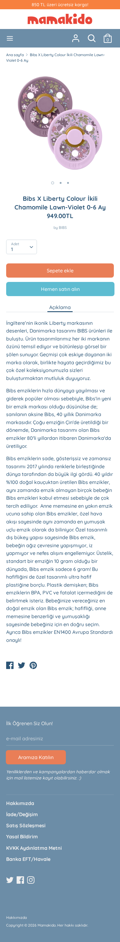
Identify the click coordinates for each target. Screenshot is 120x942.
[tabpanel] (60, 122)
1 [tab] (52, 182)
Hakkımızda (20, 803)
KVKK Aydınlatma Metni (34, 848)
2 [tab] (61, 183)
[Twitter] (10, 880)
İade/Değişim (22, 814)
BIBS (63, 227)
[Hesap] (76, 36)
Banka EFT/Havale (28, 859)
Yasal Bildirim (22, 836)
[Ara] (92, 36)
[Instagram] (31, 880)
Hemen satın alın (60, 289)
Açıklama (60, 307)
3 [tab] (68, 183)
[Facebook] (21, 880)
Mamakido (47, 925)
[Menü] (10, 38)
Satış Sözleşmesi (26, 825)
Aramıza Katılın (36, 757)
